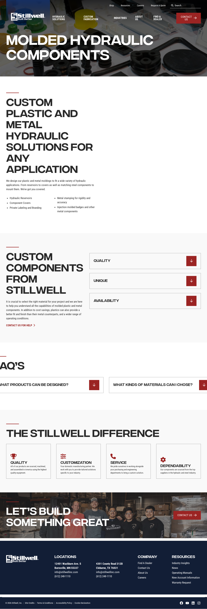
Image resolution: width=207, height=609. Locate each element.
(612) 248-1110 (62, 576)
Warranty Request (181, 582)
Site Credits (29, 603)
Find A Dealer (145, 563)
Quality (102, 261)
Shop (111, 5)
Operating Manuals (182, 572)
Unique (101, 281)
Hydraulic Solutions (58, 18)
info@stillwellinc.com (66, 572)
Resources (125, 5)
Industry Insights (181, 563)
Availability (106, 301)
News (175, 567)
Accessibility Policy (64, 603)
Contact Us (186, 18)
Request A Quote (158, 5)
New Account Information (186, 577)
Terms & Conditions (45, 603)
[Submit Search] (172, 5)
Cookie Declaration (82, 603)
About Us (139, 18)
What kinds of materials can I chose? (153, 385)
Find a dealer (157, 18)
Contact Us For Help (19, 325)
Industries (120, 18)
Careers (140, 5)
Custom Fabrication (91, 18)
